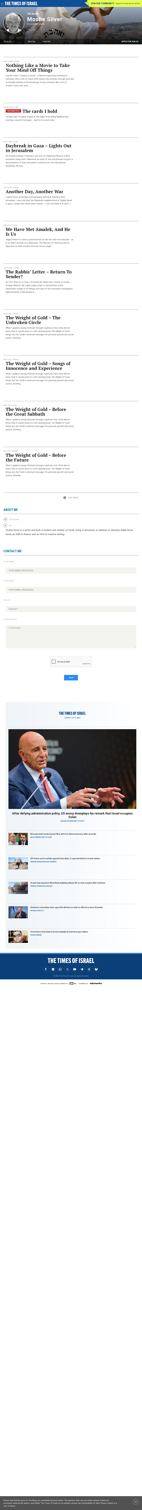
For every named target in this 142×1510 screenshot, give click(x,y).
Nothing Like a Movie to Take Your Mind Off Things (38, 67)
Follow (32, 30)
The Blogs (33, 13)
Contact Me (46, 41)
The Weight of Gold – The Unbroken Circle (33, 320)
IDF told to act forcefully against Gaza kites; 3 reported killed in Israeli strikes (65, 858)
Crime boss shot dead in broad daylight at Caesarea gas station (59, 932)
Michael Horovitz (37, 910)
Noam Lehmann (36, 935)
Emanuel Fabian (36, 862)
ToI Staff (80, 821)
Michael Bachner (67, 821)
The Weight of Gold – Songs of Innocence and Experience (38, 366)
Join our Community (102, 3)
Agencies (49, 886)
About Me (31, 41)
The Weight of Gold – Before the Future (36, 457)
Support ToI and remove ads (128, 3)
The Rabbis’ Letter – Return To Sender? (39, 274)
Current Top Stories (72, 718)
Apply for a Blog (130, 41)
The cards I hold (39, 111)
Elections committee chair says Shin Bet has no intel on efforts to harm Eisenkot (66, 907)
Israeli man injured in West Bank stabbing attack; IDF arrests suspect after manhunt (67, 883)
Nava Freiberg (35, 837)
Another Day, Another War (34, 191)
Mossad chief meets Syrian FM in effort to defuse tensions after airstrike (63, 834)
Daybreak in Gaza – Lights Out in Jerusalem (38, 148)
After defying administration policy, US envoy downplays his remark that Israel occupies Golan (72, 815)
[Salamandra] (96, 983)
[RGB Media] (73, 983)
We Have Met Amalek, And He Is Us (38, 231)
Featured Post (13, 111)
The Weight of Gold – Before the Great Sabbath (36, 411)
